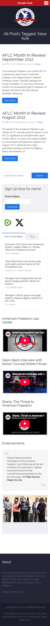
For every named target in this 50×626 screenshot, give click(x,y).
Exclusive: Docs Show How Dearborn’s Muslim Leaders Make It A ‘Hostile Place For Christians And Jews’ (24, 247)
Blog (37, 64)
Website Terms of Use (13, 592)
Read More (10, 100)
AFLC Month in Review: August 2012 (24, 115)
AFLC (8, 64)
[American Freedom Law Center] (25, 17)
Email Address (12, 196)
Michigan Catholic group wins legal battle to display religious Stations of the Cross (24, 298)
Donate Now (25, 3)
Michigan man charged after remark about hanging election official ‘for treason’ (23, 281)
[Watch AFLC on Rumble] (7, 222)
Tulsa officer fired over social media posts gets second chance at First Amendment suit (23, 264)
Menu (46, 3)
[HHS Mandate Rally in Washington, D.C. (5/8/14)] (25, 509)
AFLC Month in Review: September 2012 (24, 57)
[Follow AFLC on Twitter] (19, 222)
